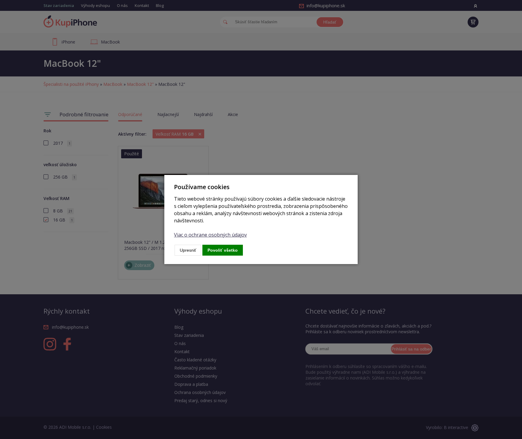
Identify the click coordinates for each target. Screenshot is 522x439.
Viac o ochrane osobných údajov (210, 234)
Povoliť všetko (223, 250)
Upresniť (188, 250)
